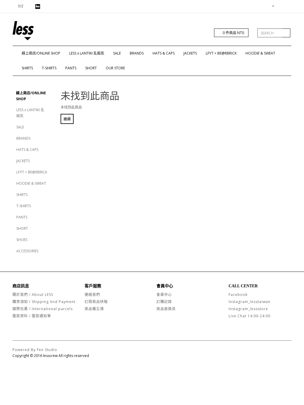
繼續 (67, 119)
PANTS (70, 68)
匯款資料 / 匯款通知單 (31, 315)
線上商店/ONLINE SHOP (41, 53)
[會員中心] (270, 5)
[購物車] (279, 5)
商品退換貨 (166, 308)
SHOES (21, 239)
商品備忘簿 (94, 308)
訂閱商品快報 (96, 301)
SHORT (91, 68)
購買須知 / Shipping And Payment (43, 301)
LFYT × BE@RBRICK (221, 53)
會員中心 (164, 294)
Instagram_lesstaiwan (249, 301)
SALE (117, 53)
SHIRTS (27, 68)
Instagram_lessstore (248, 308)
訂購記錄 (164, 301)
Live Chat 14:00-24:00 (249, 315)
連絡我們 (92, 294)
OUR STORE (115, 68)
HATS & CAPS (164, 53)
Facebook (238, 294)
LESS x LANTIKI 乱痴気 (86, 53)
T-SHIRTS (49, 68)
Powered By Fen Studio (34, 349)
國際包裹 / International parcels (42, 308)
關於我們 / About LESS (32, 294)
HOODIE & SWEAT (260, 53)
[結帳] (287, 5)
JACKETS (190, 53)
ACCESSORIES (27, 250)
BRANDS (137, 53)
